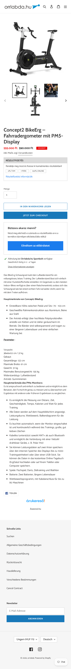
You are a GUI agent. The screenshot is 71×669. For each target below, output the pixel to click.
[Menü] (65, 6)
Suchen (10, 536)
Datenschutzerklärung (18, 554)
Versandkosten (25, 153)
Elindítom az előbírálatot (35, 245)
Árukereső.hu (35, 509)
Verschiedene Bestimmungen (21, 580)
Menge (7, 189)
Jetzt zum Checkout (35, 215)
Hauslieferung (13, 571)
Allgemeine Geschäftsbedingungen (24, 545)
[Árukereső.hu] (35, 502)
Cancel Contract (15, 588)
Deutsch (47, 639)
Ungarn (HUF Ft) (25, 639)
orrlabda (31, 658)
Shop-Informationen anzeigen (21, 267)
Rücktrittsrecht (14, 562)
